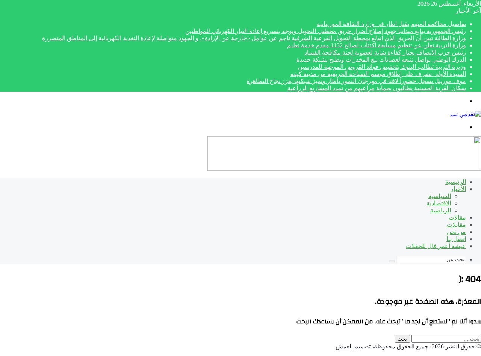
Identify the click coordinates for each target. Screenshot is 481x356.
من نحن (456, 232)
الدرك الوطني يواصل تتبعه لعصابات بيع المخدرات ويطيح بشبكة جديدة (381, 59)
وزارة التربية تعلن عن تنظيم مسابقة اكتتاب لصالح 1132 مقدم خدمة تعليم (376, 45)
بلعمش (344, 346)
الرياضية (440, 210)
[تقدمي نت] (465, 114)
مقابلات (456, 224)
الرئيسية (455, 182)
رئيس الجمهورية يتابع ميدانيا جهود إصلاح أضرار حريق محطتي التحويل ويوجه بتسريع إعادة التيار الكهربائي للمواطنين (325, 31)
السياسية (439, 196)
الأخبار (458, 189)
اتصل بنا (456, 239)
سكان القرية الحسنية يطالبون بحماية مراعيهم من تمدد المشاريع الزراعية (376, 88)
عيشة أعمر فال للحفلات (436, 246)
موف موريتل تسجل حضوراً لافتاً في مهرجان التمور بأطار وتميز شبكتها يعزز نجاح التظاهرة (356, 81)
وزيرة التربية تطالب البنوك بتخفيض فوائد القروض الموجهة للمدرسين (382, 67)
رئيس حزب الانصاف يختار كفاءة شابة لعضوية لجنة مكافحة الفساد (385, 52)
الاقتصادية (439, 203)
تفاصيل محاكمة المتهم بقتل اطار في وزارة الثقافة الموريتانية (391, 24)
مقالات (457, 217)
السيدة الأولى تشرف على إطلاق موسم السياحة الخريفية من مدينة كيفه (378, 74)
